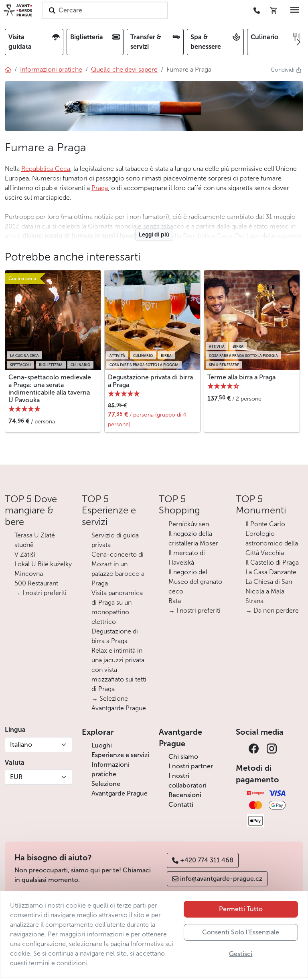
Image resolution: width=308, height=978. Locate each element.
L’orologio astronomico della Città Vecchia (271, 543)
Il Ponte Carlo (265, 524)
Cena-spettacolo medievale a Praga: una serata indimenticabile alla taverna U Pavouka (49, 388)
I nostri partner (190, 766)
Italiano (21, 744)
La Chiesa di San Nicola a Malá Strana (268, 591)
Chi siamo (183, 756)
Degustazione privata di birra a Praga (150, 381)
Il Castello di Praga (272, 562)
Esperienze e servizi (120, 755)
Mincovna (28, 573)
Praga (99, 188)
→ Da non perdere (272, 610)
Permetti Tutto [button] (241, 909)
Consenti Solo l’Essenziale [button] (240, 932)
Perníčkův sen (188, 524)
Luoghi (101, 745)
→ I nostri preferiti (40, 593)
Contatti (180, 804)
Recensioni (184, 795)
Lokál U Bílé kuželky (43, 564)
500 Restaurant (36, 583)
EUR (16, 777)
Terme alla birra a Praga (241, 377)
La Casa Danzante (270, 572)
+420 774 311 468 (206, 860)
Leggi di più (154, 234)
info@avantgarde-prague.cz (221, 878)
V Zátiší (24, 554)
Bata (174, 601)
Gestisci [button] (240, 954)
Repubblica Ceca (45, 168)
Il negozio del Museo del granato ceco (195, 581)
